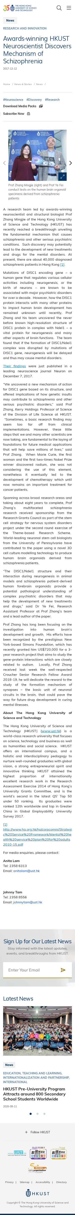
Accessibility (43, 1182)
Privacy (9, 1182)
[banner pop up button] (62, 176)
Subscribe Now (14, 114)
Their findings (14, 366)
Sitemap (24, 1182)
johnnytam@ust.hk (27, 902)
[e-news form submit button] (63, 970)
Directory (61, 1182)
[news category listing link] (25, 28)
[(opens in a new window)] (38, 1153)
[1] (62, 264)
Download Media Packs (20, 106)
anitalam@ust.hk (26, 870)
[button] (70, 165)
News (39, 84)
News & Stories (23, 84)
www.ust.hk (51, 731)
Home (6, 84)
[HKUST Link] (19, 8)
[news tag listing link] (13, 100)
